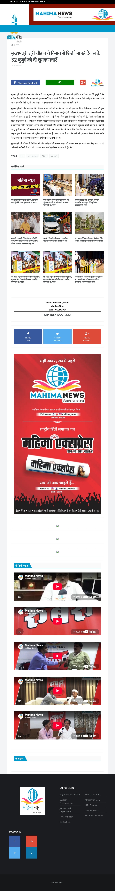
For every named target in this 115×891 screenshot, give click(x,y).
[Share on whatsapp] (60, 82)
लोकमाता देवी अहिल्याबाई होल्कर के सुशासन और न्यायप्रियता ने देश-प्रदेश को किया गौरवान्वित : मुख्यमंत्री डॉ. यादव (88, 279)
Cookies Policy (92, 810)
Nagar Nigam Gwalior (70, 794)
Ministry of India (92, 794)
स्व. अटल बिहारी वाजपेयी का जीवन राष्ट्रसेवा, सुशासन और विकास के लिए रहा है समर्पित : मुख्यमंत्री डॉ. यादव (25, 279)
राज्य (17, 45)
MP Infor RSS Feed (94, 815)
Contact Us (65, 821)
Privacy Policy (66, 816)
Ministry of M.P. (92, 799)
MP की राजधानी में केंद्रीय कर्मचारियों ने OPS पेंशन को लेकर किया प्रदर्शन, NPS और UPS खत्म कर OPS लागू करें (24, 241)
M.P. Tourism (91, 805)
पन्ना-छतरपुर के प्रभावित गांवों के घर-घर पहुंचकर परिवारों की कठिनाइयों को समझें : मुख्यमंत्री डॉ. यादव (56, 202)
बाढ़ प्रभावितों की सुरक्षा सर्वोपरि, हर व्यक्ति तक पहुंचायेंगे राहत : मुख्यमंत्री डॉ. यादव (24, 201)
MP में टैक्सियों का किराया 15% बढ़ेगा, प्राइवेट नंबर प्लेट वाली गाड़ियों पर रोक (55, 239)
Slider (44, 156)
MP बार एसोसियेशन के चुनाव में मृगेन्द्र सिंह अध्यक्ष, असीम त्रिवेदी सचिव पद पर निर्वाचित (89, 239)
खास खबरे (54, 156)
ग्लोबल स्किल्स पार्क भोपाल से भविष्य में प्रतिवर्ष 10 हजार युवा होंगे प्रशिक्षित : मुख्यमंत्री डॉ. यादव (87, 202)
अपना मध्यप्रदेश (33, 156)
